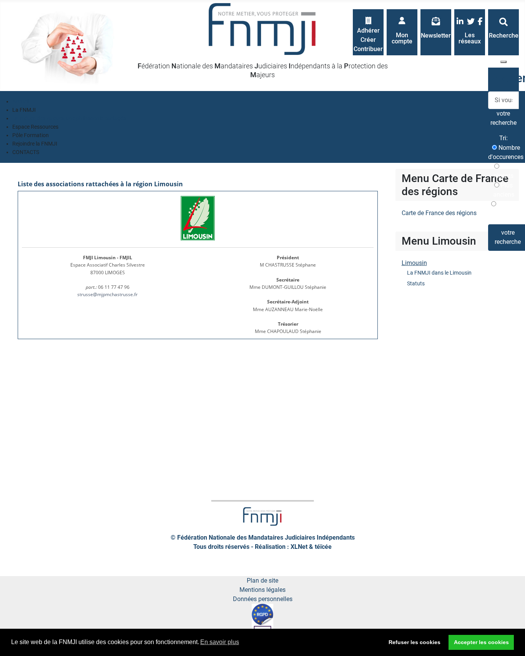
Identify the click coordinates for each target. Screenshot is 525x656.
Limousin (414, 263)
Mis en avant (506, 208)
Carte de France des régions (439, 213)
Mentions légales (262, 589)
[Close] (503, 62)
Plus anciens (503, 190)
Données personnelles (262, 599)
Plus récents (503, 171)
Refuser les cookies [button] (414, 642)
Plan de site (262, 580)
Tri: (503, 138)
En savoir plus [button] (219, 642)
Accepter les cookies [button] (481, 642)
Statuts (416, 283)
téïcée (323, 546)
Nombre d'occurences (505, 152)
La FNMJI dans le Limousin (439, 273)
